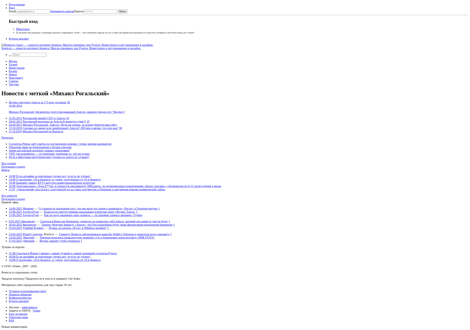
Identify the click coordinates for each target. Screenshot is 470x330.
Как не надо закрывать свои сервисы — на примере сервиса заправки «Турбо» (93, 215)
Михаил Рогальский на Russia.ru (43, 131)
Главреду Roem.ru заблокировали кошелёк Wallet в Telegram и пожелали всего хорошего (114, 234)
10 (67, 118)
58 (120, 128)
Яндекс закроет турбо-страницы (59, 240)
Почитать (7, 137)
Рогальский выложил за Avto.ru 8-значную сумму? (54, 121)
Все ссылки (8, 163)
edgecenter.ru (29, 307)
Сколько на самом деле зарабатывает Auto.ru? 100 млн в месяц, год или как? (70, 128)
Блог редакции (18, 313)
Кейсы (13, 74)
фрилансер (28, 221)
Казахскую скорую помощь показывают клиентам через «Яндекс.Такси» (89, 211)
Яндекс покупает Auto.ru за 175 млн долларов (37, 102)
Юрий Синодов (32, 234)
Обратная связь (18, 317)
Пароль (66, 11)
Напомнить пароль (62, 11)
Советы (13, 81)
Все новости (9, 195)
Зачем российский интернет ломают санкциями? (39, 150)
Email (12, 11)
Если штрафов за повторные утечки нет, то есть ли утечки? (53, 176)
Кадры (13, 71)
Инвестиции (17, 67)
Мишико (28, 208)
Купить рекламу (19, 38)
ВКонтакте (23, 29)
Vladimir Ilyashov (33, 228)
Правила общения (20, 294)
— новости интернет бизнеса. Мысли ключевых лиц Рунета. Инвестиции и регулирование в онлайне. (71, 48)
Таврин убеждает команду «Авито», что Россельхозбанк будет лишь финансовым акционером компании (107, 224)
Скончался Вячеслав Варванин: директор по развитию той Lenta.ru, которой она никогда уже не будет (104, 221)
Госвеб (13, 64)
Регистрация (17, 4)
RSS (11, 320)
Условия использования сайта (27, 291)
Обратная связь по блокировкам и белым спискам (40, 147)
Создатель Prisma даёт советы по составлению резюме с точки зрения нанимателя (60, 143)
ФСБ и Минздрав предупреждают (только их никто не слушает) (49, 157)
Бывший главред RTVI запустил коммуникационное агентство (55, 182)
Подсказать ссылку (13, 166)
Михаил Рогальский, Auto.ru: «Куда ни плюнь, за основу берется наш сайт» (70, 124)
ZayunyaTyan (31, 211)
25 (88, 121)
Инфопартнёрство (20, 297)
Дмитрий (28, 237)
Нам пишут (16, 77)
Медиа (13, 61)
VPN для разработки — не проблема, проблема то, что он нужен (49, 153)
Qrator (36, 310)
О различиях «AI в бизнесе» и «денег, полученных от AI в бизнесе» (58, 179)
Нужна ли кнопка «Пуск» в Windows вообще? (77, 228)
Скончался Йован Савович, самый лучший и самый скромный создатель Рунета (63, 253)
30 (68, 102)
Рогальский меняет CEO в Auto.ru (44, 118)
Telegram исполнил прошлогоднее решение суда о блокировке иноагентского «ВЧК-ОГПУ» (97, 237)
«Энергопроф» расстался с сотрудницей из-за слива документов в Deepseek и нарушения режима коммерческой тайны (90, 189)
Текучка (14, 84)
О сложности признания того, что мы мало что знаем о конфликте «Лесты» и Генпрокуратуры (98, 208)
